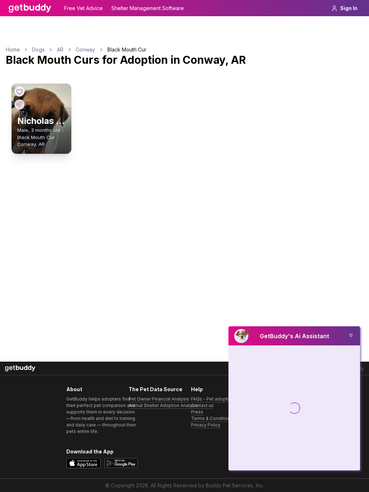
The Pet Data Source (155, 389)
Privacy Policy (206, 425)
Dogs (38, 49)
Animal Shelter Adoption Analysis (163, 405)
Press (197, 412)
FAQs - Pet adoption (212, 399)
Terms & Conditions (212, 418)
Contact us (202, 405)
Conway (85, 49)
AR (60, 49)
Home (13, 49)
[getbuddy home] (20, 368)
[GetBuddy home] (30, 8)
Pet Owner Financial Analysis (159, 399)
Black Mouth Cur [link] (126, 49)
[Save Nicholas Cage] (19, 91)
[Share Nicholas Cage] (19, 104)
